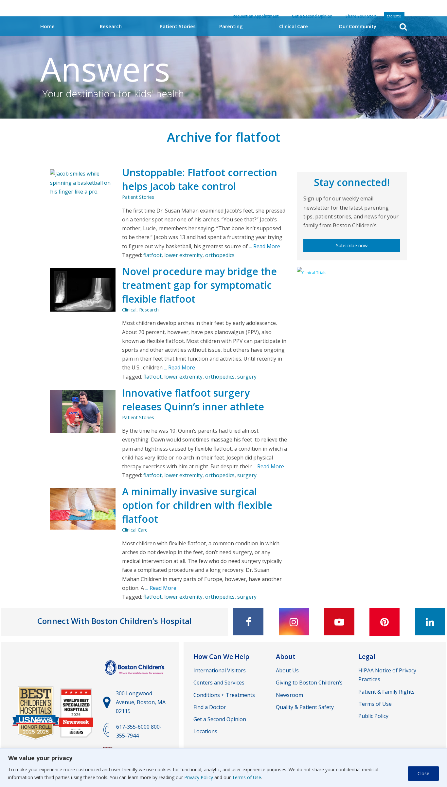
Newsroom (289, 695)
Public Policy (373, 716)
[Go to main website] (135, 678)
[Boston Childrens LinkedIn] (430, 621)
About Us (287, 670)
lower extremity (183, 255)
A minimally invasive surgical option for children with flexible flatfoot (197, 505)
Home (47, 26)
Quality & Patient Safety (305, 707)
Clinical (129, 310)
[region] (223, 767)
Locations (205, 731)
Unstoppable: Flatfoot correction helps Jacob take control (199, 179)
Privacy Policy (198, 777)
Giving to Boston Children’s (309, 682)
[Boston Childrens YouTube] (339, 621)
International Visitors (219, 670)
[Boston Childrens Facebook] (248, 621)
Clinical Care (293, 26)
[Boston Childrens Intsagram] (294, 621)
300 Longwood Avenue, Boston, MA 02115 (141, 702)
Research (111, 26)
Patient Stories (178, 26)
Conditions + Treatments (224, 695)
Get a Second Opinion (219, 719)
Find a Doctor (209, 707)
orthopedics (220, 255)
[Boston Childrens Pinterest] (384, 622)
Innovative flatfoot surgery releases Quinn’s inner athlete (193, 399)
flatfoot (152, 255)
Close (423, 773)
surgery (247, 376)
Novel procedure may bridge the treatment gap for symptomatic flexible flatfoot (199, 285)
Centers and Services (218, 682)
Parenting (231, 26)
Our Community (357, 26)
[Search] (403, 26)
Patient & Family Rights (386, 691)
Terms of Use (246, 777)
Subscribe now (351, 245)
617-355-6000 (133, 726)
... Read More (264, 246)
